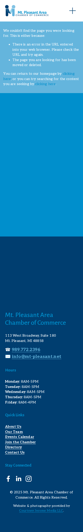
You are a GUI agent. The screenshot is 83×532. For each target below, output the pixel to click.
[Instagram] (28, 479)
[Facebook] (8, 479)
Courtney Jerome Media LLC (41, 511)
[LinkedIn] (18, 479)
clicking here (45, 84)
